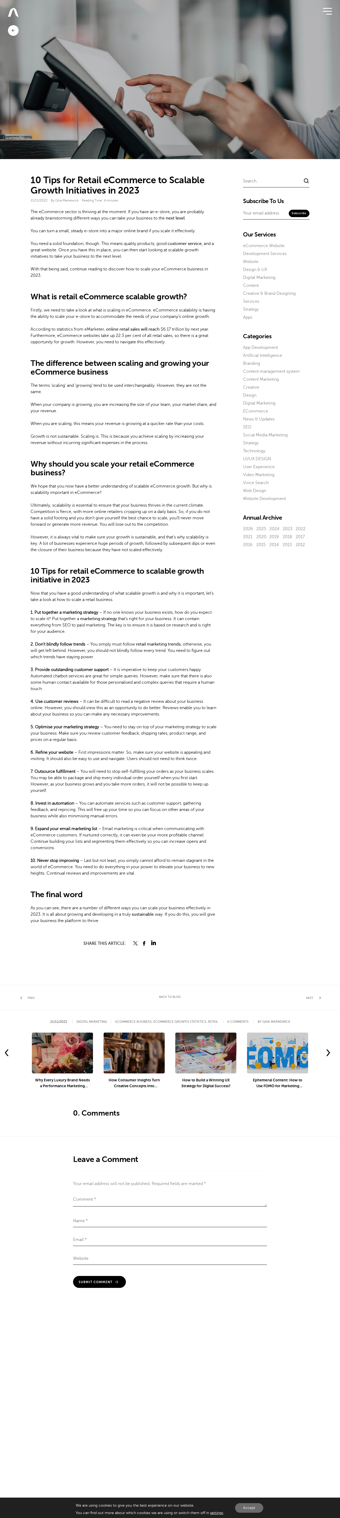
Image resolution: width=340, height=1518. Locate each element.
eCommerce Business (133, 1022)
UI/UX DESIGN (257, 459)
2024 (274, 529)
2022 (300, 529)
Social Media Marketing (265, 435)
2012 (300, 544)
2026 (248, 529)
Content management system (271, 371)
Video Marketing (258, 474)
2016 (248, 544)
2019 (274, 536)
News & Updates (259, 419)
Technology (254, 451)
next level (175, 218)
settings (216, 1513)
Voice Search (256, 482)
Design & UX (255, 269)
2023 (287, 529)
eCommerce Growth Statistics (179, 1022)
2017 (300, 536)
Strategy (251, 309)
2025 (261, 529)
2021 (247, 536)
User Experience (259, 466)
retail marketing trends (158, 644)
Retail (213, 1022)
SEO (247, 427)
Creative (251, 387)
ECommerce (255, 411)
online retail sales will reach (133, 329)
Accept (249, 1508)
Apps (247, 317)
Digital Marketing (259, 277)
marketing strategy (98, 618)
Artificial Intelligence (262, 355)
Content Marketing (261, 379)
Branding (251, 363)
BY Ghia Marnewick (274, 1022)
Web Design (254, 490)
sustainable (143, 914)
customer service (185, 243)
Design (249, 395)
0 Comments (238, 1022)
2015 (261, 544)
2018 (287, 536)
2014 (274, 544)
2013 (287, 544)
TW (135, 943)
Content (251, 285)
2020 (261, 536)
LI (154, 943)
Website (250, 261)
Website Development (264, 498)
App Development (260, 347)
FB (144, 943)
